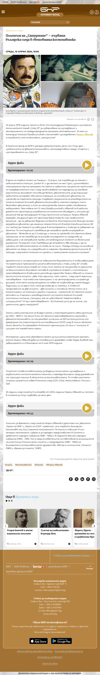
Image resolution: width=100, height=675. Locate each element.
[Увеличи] (88, 119)
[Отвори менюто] (3, 12)
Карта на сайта (50, 663)
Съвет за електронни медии (72, 555)
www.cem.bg (50, 614)
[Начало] (50, 9)
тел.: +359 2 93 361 (50, 587)
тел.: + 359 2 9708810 (50, 604)
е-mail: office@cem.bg (50, 610)
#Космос (39, 465)
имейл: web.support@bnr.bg (50, 590)
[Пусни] (87, 165)
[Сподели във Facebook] (71, 479)
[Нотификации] (92, 12)
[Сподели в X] (76, 479)
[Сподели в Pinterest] (88, 479)
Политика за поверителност (69, 651)
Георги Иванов (84, 134)
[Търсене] (68, 22)
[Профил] (97, 12)
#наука (8, 465)
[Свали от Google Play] (61, 641)
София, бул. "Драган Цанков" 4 (50, 584)
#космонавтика (23, 465)
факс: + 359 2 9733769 (50, 607)
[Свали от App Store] (38, 641)
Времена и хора (14, 30)
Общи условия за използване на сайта (35, 651)
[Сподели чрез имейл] (94, 479)
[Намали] (92, 119)
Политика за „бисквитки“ (50, 657)
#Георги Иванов (54, 465)
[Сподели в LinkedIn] (82, 479)
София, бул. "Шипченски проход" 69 (50, 601)
